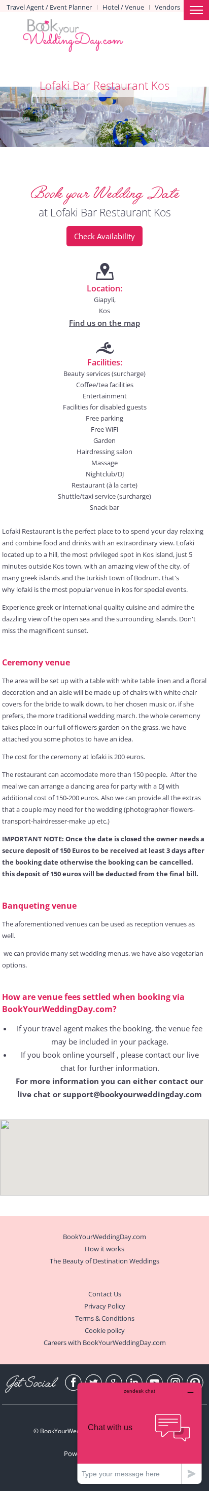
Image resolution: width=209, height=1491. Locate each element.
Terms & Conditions (104, 1318)
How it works (104, 1248)
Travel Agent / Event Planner (49, 7)
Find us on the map (104, 323)
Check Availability (104, 236)
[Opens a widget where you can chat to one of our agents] (139, 1432)
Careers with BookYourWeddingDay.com (105, 1342)
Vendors (167, 7)
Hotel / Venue (123, 7)
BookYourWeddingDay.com (104, 1236)
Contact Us (104, 1293)
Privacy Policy (104, 1306)
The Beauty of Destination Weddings (104, 1260)
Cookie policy (105, 1330)
